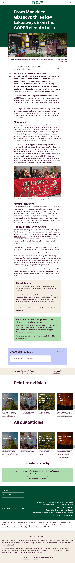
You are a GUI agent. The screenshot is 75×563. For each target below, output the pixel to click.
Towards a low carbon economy (26, 332)
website (41, 308)
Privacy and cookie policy (55, 502)
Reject (36, 557)
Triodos (5, 490)
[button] (73, 407)
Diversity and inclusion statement (62, 515)
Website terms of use (49, 505)
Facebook (19, 310)
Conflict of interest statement (64, 507)
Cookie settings (47, 557)
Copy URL (56, 372)
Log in (70, 2)
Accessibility (40, 502)
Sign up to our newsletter (37, 478)
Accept (26, 557)
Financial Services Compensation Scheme (59, 510)
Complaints (69, 502)
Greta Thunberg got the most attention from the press (40, 147)
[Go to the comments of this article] (60, 69)
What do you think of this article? (22, 358)
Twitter (53, 308)
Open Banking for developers (43, 513)
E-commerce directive (66, 505)
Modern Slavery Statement (64, 513)
